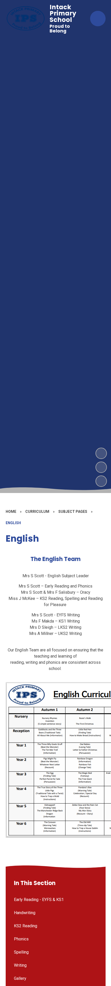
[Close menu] (98, 18)
